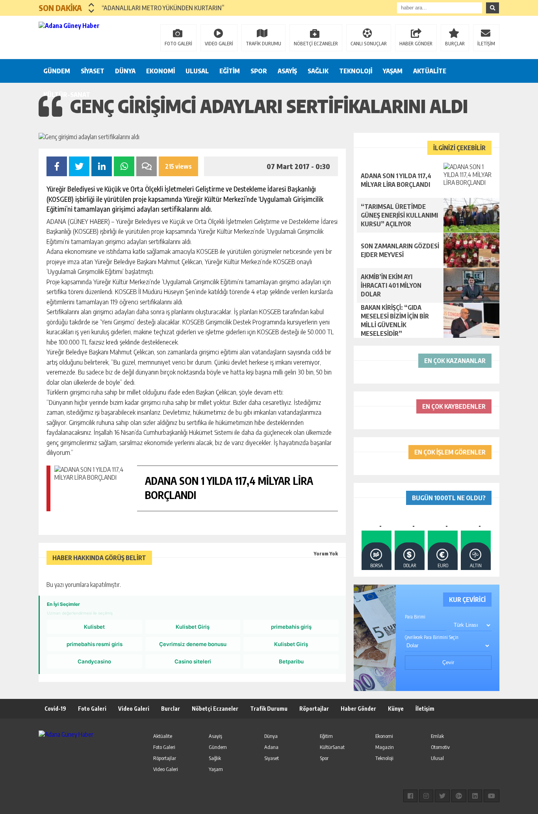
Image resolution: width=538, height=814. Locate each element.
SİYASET (92, 71)
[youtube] (491, 796)
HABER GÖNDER (415, 44)
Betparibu (291, 661)
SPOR (258, 71)
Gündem (218, 747)
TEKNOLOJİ (355, 71)
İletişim (425, 708)
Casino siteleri (192, 661)
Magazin (384, 747)
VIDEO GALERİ (219, 44)
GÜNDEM (56, 71)
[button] (92, 5)
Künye (396, 708)
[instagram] (426, 796)
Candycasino (94, 661)
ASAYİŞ (287, 71)
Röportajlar (314, 708)
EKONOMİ (160, 71)
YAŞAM (393, 71)
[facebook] (410, 796)
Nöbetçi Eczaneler (215, 708)
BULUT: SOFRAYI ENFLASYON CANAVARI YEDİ (160, 8)
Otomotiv (440, 747)
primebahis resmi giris (94, 644)
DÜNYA (125, 71)
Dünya (271, 736)
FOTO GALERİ (178, 44)
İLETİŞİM (486, 44)
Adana (271, 747)
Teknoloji (384, 758)
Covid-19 (55, 708)
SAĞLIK (318, 71)
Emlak (437, 736)
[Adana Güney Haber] (90, 37)
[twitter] (442, 796)
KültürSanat (332, 747)
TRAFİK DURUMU (263, 44)
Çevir (448, 662)
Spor (324, 758)
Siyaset (271, 758)
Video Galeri (133, 708)
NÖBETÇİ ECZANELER (316, 44)
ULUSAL (197, 71)
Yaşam (216, 769)
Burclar (170, 708)
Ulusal (437, 758)
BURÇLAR (455, 44)
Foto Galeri (92, 708)
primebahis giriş (291, 627)
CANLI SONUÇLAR (369, 44)
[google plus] (458, 796)
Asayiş (215, 736)
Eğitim (326, 736)
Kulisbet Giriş (193, 627)
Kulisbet (94, 627)
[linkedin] (475, 796)
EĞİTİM (229, 71)
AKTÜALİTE (429, 71)
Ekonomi (384, 736)
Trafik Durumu (269, 708)
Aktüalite (162, 736)
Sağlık (215, 758)
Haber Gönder (358, 708)
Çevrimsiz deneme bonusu (192, 644)
